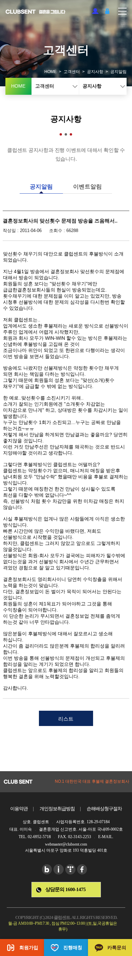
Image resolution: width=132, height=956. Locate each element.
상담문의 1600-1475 (65, 889)
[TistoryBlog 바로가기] (70, 869)
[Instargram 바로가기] (58, 869)
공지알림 (41, 186)
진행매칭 (72, 947)
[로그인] (107, 11)
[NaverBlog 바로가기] (47, 869)
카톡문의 (116, 947)
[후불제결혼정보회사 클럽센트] (18, 781)
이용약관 (19, 808)
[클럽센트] (36, 12)
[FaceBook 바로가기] (82, 869)
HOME (50, 71)
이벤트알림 (87, 186)
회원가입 (95, 11)
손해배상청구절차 (104, 808)
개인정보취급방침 (57, 808)
